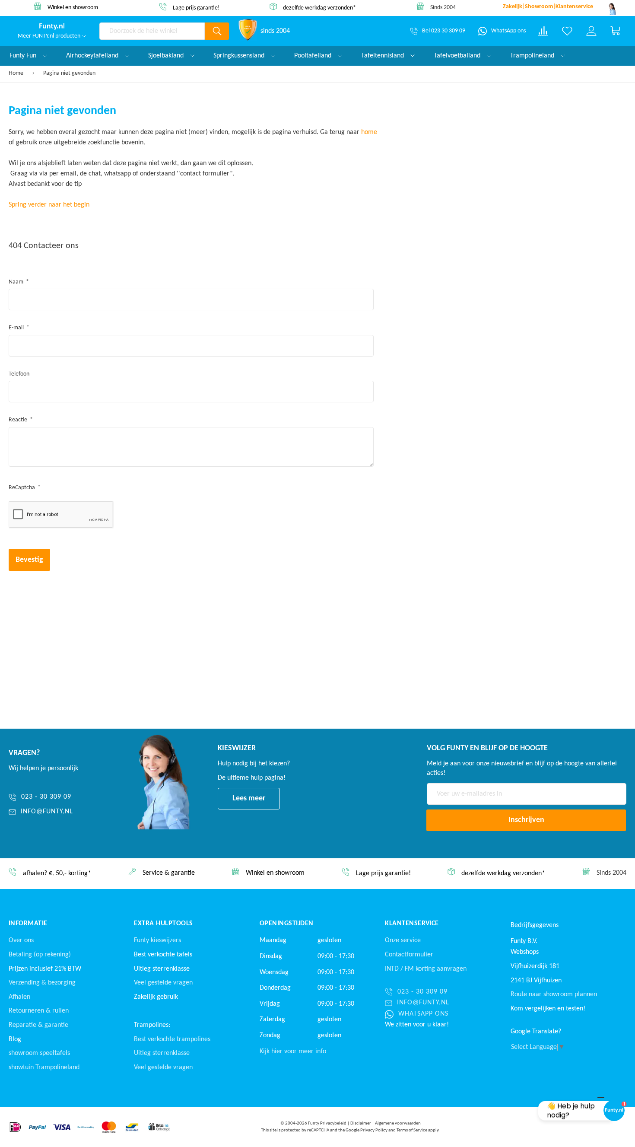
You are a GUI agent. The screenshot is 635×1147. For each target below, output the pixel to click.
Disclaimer (360, 1123)
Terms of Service (412, 1130)
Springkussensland (239, 55)
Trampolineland (533, 55)
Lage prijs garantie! (196, 8)
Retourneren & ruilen (39, 1010)
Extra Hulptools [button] (163, 923)
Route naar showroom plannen (554, 994)
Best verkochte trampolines (172, 1039)
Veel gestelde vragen (163, 982)
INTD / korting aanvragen (426, 968)
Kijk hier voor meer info (293, 1051)
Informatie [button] (28, 923)
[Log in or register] (591, 31)
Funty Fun (24, 55)
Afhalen (19, 997)
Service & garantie (169, 873)
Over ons (21, 940)
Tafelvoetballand (458, 55)
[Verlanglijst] (567, 31)
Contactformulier (409, 954)
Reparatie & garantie (38, 1025)
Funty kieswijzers (157, 940)
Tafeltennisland (383, 55)
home (369, 132)
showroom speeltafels (39, 1053)
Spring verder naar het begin (49, 204)
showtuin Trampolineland (44, 1067)
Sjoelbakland (166, 55)
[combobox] (152, 31)
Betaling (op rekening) (40, 954)
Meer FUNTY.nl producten (50, 36)
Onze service (403, 940)
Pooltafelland (313, 55)
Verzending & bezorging (42, 982)
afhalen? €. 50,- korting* (57, 873)
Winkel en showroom (73, 7)
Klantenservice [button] (412, 923)
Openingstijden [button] (287, 923)
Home (17, 73)
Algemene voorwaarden (398, 1123)
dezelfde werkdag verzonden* (319, 7)
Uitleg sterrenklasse (162, 1053)
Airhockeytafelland (93, 55)
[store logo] (52, 26)
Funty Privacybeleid (327, 1123)
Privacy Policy (373, 1130)
